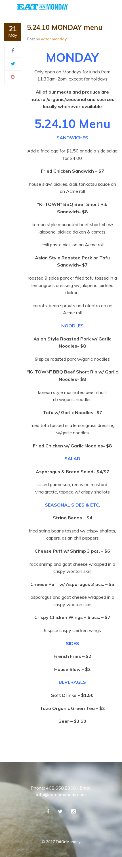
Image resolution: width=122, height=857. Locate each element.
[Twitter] (13, 64)
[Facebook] (13, 50)
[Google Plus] (13, 77)
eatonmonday (54, 39)
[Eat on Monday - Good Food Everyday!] (42, 6)
